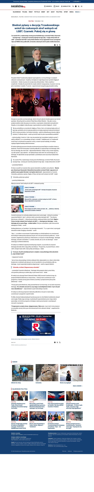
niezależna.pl (14, 16)
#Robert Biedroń (35, 339)
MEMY (43, 12)
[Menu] (81, 6)
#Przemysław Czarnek (26, 339)
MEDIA (71, 12)
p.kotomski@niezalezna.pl (24, 439)
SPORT (66, 12)
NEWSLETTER (66, 6)
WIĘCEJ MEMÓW (77, 386)
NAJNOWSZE (17, 12)
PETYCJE (37, 12)
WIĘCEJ (77, 12)
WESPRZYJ (49, 6)
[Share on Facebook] (55, 45)
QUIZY (53, 12)
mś (14, 45)
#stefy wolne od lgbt (16, 339)
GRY (48, 12)
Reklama (70, 451)
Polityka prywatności (78, 451)
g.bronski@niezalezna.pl (25, 438)
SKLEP (57, 6)
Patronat (64, 451)
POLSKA (24, 12)
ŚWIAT (31, 12)
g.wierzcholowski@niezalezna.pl (30, 434)
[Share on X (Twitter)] (57, 45)
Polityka (21, 16)
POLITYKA (59, 12)
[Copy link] (59, 45)
